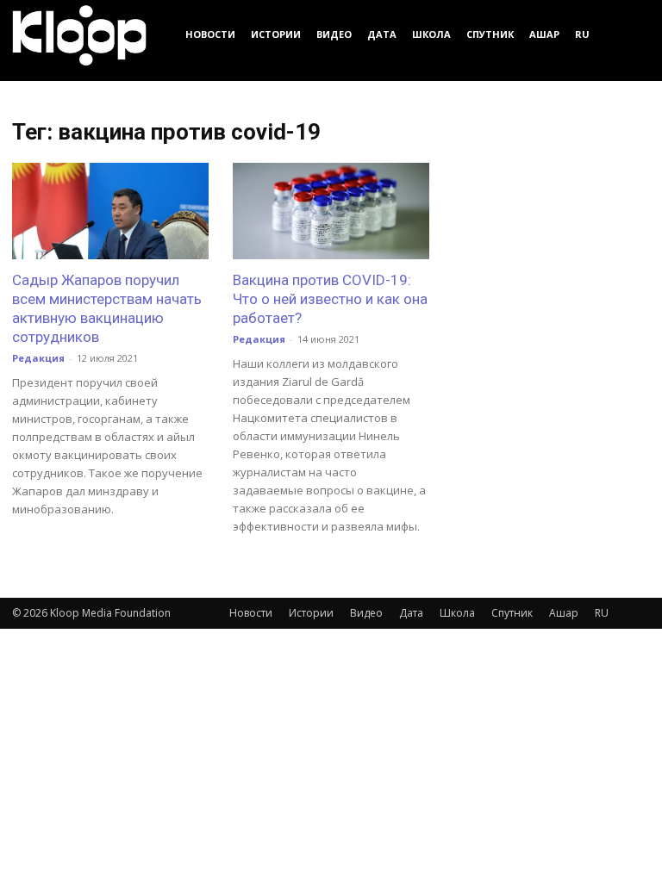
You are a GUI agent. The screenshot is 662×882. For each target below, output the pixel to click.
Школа (431, 34)
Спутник (490, 34)
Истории (276, 34)
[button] (629, 34)
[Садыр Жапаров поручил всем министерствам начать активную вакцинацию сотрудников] (110, 211)
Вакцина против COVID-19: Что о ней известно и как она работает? (330, 298)
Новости (210, 34)
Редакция (38, 357)
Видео (334, 34)
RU (582, 34)
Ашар (544, 34)
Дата (382, 34)
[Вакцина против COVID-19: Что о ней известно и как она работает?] (331, 211)
